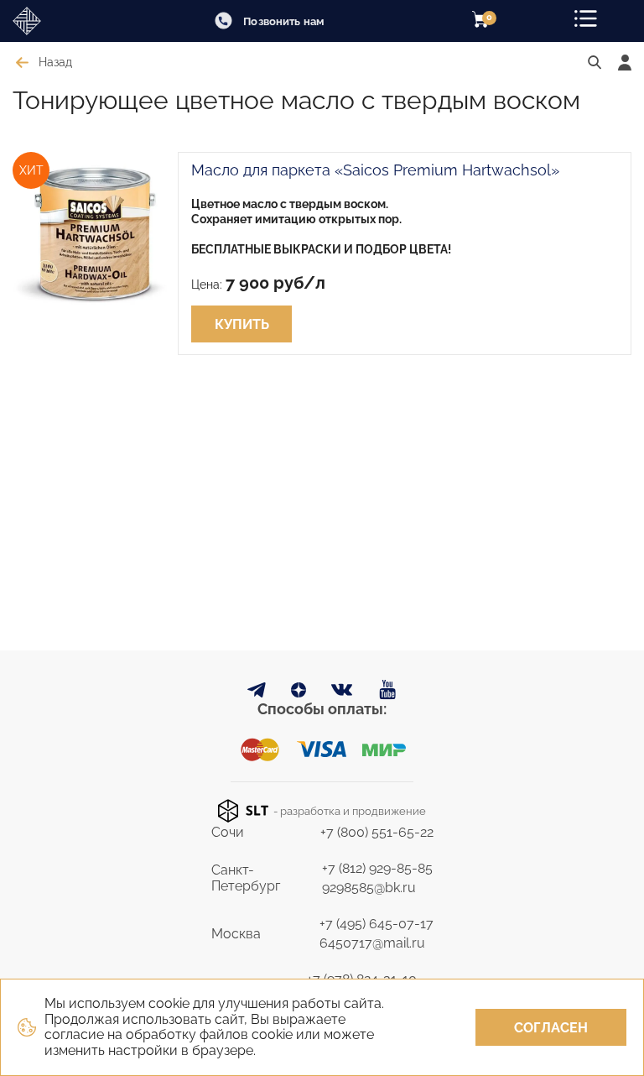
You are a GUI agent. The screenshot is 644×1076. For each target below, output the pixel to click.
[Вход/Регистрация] (624, 63)
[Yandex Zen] (298, 692)
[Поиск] (594, 63)
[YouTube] (388, 690)
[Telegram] (256, 692)
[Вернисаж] (59, 21)
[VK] (342, 693)
